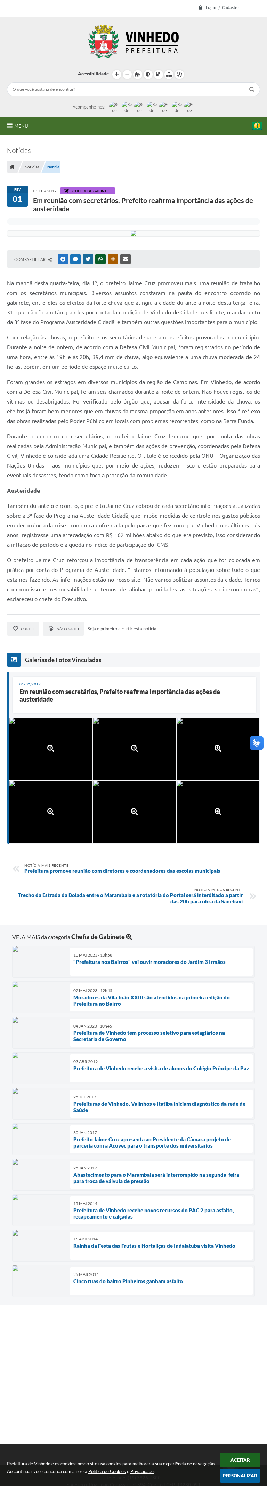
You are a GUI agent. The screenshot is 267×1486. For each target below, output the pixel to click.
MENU (21, 126)
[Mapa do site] (168, 74)
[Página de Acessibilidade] (179, 74)
